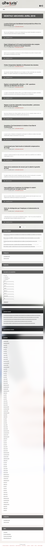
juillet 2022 (5, 371)
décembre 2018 (6, 452)
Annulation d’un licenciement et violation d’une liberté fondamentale (20, 126)
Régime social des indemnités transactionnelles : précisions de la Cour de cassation (22, 105)
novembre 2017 (6, 476)
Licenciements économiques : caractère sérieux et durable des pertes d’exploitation (18, 244)
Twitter (42, 6)
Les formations (24, 545)
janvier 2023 (6, 359)
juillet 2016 (5, 508)
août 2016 (5, 506)
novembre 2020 (6, 408)
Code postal (6, 295)
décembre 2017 (6, 474)
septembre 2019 (6, 436)
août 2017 (5, 482)
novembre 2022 (6, 363)
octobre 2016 (6, 502)
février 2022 (6, 381)
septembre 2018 (6, 458)
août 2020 (5, 414)
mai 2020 (5, 420)
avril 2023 (5, 353)
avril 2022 (5, 377)
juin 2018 (5, 462)
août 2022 (5, 369)
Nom (5, 280)
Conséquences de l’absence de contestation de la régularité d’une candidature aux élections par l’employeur (22, 234)
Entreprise (6, 279)
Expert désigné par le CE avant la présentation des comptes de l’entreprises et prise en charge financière (22, 45)
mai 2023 (5, 351)
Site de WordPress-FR (7, 538)
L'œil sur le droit (8, 139)
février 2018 (6, 470)
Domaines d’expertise (6, 545)
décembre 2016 (6, 498)
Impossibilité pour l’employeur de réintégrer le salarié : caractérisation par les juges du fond (20, 188)
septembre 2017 (6, 480)
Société (5, 288)
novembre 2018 (6, 454)
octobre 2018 (6, 456)
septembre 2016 (6, 504)
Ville (4, 298)
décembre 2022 (6, 361)
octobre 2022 (6, 365)
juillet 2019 (5, 438)
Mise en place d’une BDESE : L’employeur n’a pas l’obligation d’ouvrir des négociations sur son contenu (22, 237)
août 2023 (5, 345)
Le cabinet (28, 545)
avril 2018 (5, 466)
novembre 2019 (6, 432)
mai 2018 (5, 464)
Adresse (5, 293)
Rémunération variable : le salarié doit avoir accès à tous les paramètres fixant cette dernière (19, 246)
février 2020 (6, 426)
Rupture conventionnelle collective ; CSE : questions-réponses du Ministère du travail (20, 84)
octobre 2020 (6, 410)
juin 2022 (5, 373)
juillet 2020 (5, 416)
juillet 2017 (5, 484)
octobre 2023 (6, 341)
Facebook (40, 6)
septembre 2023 (6, 343)
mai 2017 (5, 488)
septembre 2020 (6, 412)
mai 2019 (5, 442)
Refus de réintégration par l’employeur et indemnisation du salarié (21, 208)
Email (5, 285)
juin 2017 (5, 486)
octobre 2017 (6, 478)
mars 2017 (5, 492)
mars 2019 (5, 446)
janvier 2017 (6, 496)
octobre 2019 (6, 434)
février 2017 (6, 494)
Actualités (32, 545)
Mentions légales (40, 545)
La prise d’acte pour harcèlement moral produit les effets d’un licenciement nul (22, 24)
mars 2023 (5, 355)
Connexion (5, 532)
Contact (35, 545)
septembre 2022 (6, 367)
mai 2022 (5, 375)
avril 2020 (5, 422)
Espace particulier (12, 545)
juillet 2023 (5, 347)
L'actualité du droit (8, 37)
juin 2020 (5, 418)
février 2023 (6, 357)
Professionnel (7, 278)
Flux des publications (7, 534)
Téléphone (5, 290)
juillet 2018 (5, 460)
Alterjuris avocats (19, 26)
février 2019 (6, 448)
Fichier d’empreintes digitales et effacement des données (21, 65)
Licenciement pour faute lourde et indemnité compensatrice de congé (22, 146)
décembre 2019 (6, 430)
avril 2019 (5, 444)
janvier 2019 (6, 450)
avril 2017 (5, 490)
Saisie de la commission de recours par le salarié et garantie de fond (22, 167)
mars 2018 (5, 468)
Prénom (5, 283)
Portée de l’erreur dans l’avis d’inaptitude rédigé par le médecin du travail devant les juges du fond (20, 241)
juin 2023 (5, 349)
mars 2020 (5, 424)
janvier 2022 (6, 383)
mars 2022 (5, 379)
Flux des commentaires (8, 536)
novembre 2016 (6, 500)
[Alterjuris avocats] (10, 6)
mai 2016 (5, 510)
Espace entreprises (18, 545)
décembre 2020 (6, 406)
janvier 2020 (6, 428)
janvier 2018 (6, 472)
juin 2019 (5, 440)
